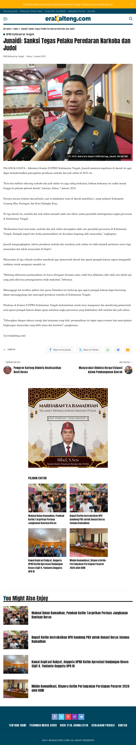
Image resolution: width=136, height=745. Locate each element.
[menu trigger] (6, 19)
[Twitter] (61, 717)
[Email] (128, 350)
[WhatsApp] (108, 350)
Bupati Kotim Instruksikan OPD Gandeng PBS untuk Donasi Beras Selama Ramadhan (87, 519)
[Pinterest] (68, 717)
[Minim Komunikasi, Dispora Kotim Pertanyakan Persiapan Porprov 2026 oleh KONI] (89, 542)
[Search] (131, 19)
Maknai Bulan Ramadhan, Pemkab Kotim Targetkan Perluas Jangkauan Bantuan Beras (46, 519)
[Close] (132, 4)
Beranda (7, 29)
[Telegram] (118, 350)
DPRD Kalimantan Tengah (20, 34)
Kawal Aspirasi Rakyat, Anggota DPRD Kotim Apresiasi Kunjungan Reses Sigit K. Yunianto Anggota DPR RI (45, 566)
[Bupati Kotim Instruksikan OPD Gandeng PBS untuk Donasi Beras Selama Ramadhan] (89, 498)
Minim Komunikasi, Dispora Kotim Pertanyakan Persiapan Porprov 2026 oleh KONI (88, 564)
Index (15, 29)
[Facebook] (55, 717)
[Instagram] (75, 717)
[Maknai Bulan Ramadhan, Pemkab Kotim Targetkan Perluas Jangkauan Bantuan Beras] (47, 498)
